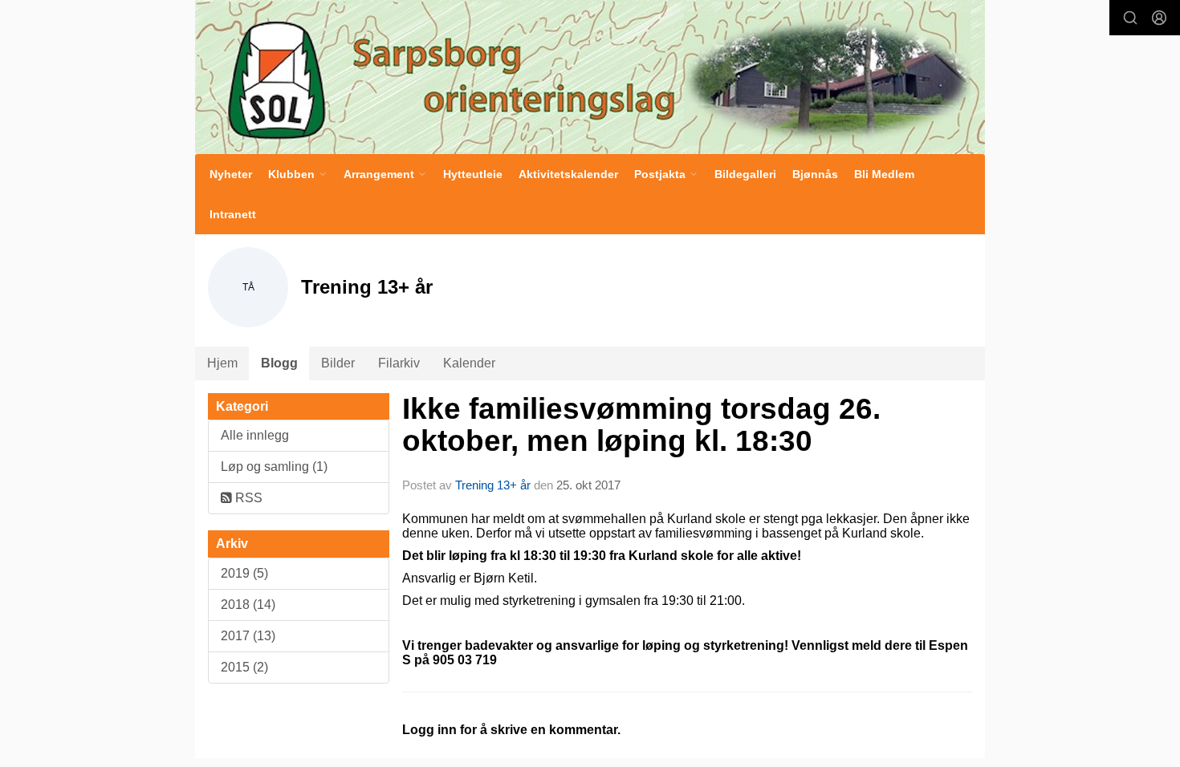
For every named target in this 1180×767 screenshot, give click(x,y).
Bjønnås (815, 174)
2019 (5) (244, 573)
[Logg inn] (1159, 17)
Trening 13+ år (493, 485)
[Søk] (1130, 17)
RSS (247, 498)
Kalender (469, 363)
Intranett (233, 214)
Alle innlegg (255, 435)
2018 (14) (248, 604)
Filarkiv (399, 363)
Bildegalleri (745, 174)
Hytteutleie (473, 174)
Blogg (279, 363)
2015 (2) (244, 667)
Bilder (338, 363)
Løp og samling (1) (274, 466)
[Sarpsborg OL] (590, 77)
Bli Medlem (884, 174)
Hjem (222, 363)
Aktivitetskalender (568, 174)
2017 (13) (248, 636)
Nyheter (231, 174)
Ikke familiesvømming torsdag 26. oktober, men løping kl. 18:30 (641, 425)
